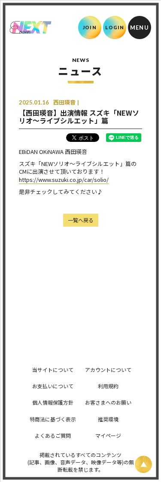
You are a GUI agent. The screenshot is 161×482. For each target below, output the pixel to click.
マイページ (108, 435)
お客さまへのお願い (108, 402)
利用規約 (108, 386)
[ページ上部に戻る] (143, 464)
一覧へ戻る (81, 220)
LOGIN (115, 27)
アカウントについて (108, 369)
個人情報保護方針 (52, 402)
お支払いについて (52, 386)
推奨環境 (108, 419)
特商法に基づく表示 (53, 419)
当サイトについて (52, 369)
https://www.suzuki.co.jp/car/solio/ (64, 179)
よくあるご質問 (53, 435)
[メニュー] (139, 27)
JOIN (89, 27)
